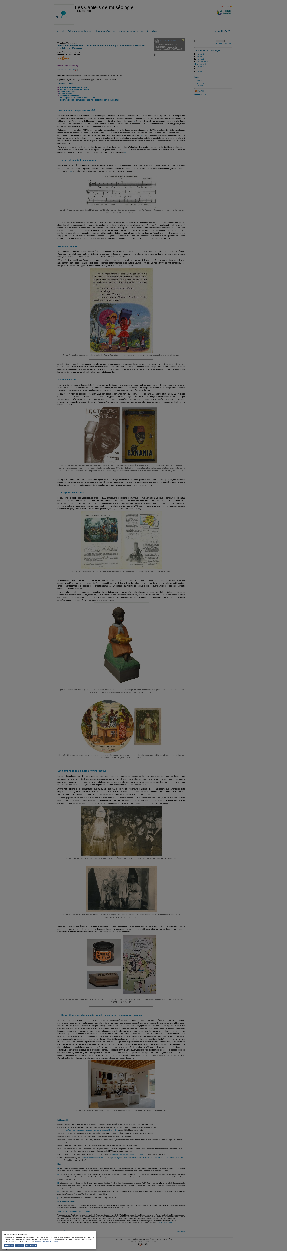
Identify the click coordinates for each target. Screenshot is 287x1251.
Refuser (19, 1245)
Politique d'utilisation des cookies (46, 1241)
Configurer (31, 1245)
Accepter (9, 1245)
